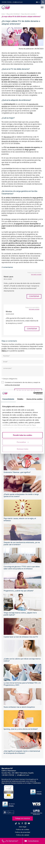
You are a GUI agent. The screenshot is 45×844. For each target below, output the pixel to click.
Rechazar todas (22, 449)
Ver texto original (36, 274)
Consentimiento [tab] (8, 399)
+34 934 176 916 (6, 2)
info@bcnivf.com (18, 2)
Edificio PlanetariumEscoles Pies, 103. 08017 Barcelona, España (17, 772)
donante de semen (22, 91)
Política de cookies (22, 829)
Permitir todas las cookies (22, 435)
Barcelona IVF (9, 137)
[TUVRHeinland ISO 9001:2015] (36, 792)
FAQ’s (4, 351)
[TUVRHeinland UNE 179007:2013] (8, 804)
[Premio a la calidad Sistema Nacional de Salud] (8, 792)
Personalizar (21, 442)
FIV (38, 53)
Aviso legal (22, 827)
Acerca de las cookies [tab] (34, 399)
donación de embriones (10, 141)
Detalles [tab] (20, 399)
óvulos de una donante (24, 88)
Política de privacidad (22, 832)
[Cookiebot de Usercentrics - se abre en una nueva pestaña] (33, 393)
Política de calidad (22, 835)
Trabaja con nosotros (22, 818)
